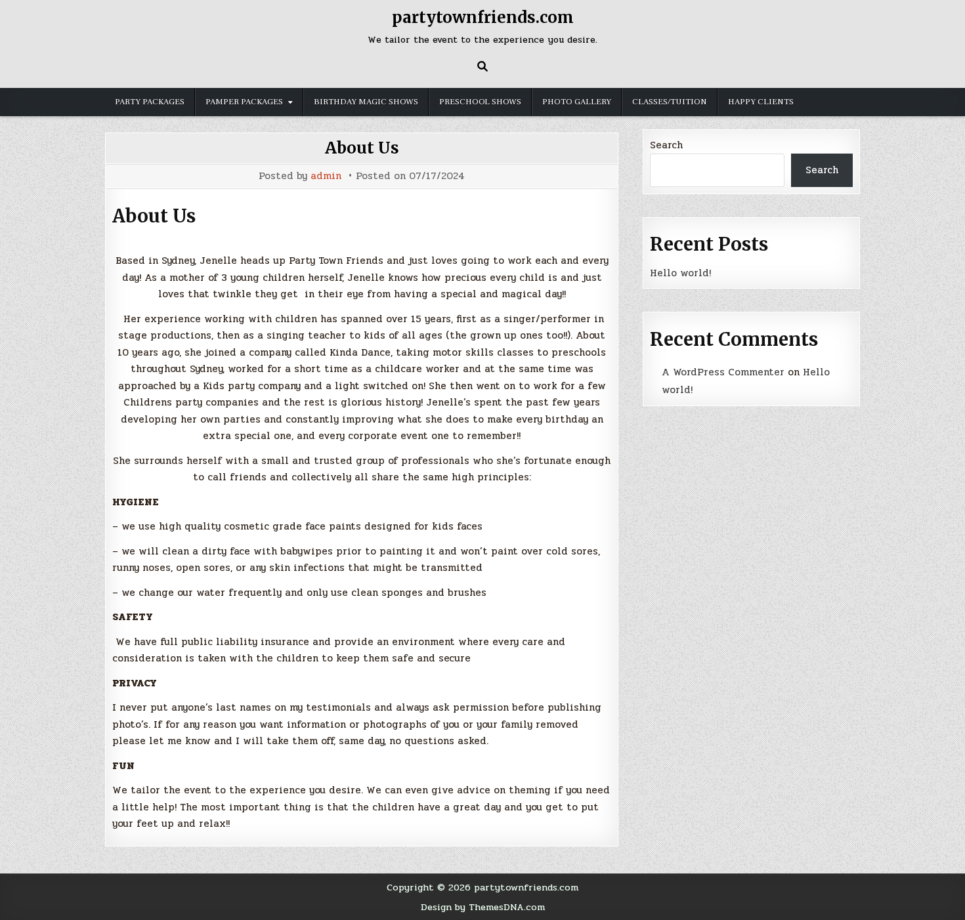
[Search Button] (482, 66)
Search (666, 145)
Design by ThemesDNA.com (483, 907)
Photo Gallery (576, 101)
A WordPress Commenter (723, 372)
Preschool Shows (480, 101)
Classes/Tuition (669, 101)
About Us (362, 148)
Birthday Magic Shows (366, 101)
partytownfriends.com (483, 17)
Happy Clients (761, 101)
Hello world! (680, 273)
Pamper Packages (244, 101)
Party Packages (149, 101)
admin (326, 176)
